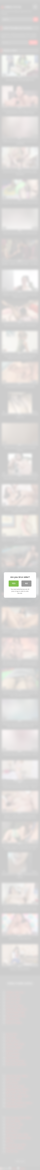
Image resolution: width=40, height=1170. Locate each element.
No (26, 583)
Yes (13, 583)
